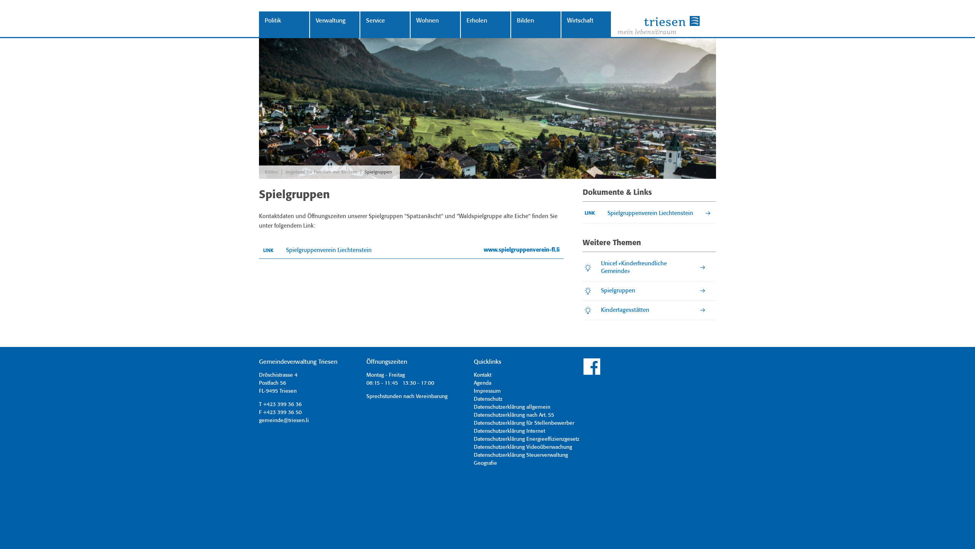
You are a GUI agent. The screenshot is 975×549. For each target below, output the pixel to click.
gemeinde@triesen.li (284, 420)
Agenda (482, 383)
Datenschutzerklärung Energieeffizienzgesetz (526, 439)
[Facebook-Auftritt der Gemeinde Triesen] (591, 374)
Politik (273, 21)
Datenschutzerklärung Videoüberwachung (523, 447)
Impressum (487, 391)
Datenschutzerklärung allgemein (512, 407)
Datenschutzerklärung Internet (509, 431)
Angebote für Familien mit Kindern (321, 172)
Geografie (485, 463)
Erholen (477, 21)
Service (375, 21)
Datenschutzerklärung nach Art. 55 (514, 415)
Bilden (525, 21)
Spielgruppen (378, 172)
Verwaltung (330, 21)
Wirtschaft (580, 21)
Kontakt (482, 375)
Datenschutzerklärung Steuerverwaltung (521, 455)
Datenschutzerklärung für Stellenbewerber (524, 423)
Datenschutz (488, 399)
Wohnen (427, 21)
